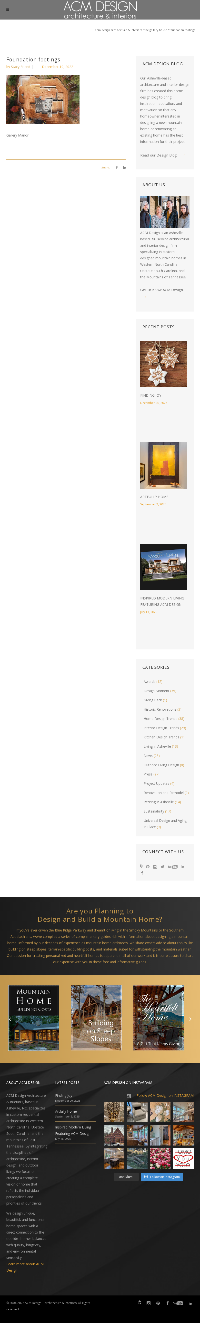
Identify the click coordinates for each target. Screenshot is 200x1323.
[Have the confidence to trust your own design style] (183, 1158)
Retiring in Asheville (159, 802)
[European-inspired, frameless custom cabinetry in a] (114, 1158)
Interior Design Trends (161, 727)
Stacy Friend (20, 66)
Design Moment (156, 690)
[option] (37, 1019)
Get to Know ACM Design (161, 289)
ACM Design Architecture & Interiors (118, 30)
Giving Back (153, 700)
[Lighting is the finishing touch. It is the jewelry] (114, 1112)
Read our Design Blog (158, 155)
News (148, 755)
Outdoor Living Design (161, 765)
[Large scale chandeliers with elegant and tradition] (183, 1112)
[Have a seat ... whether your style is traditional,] (137, 1112)
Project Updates (156, 783)
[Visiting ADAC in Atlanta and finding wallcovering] (160, 1112)
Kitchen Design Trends (161, 737)
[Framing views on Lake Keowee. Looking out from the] (114, 1135)
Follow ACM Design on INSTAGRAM (165, 1095)
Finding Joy (150, 395)
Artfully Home (154, 496)
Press (148, 774)
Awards (149, 681)
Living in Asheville (157, 746)
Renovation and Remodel (164, 792)
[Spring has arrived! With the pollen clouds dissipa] (137, 1135)
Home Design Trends (160, 718)
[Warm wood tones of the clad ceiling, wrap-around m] (183, 1135)
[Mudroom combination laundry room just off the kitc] (160, 1135)
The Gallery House (155, 30)
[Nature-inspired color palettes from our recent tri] (160, 1158)
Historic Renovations (160, 709)
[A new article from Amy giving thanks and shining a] (137, 1158)
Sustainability (154, 811)
